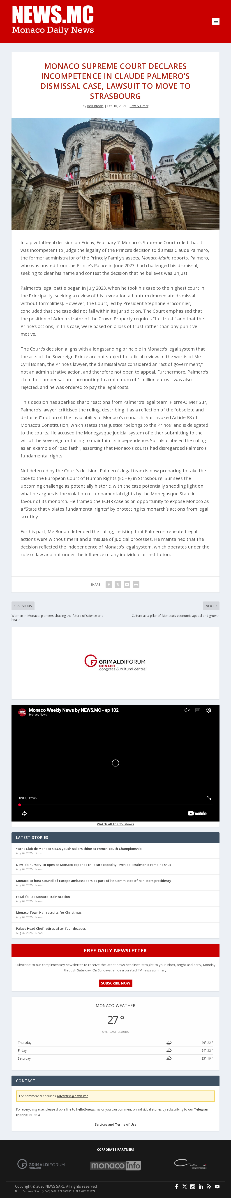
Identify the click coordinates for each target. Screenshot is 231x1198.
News (38, 869)
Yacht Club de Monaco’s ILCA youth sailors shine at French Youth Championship (79, 849)
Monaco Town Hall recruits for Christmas (48, 912)
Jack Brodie (95, 106)
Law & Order (139, 106)
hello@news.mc (88, 1109)
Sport (38, 853)
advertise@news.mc (72, 1096)
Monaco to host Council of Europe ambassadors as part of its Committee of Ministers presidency (93, 881)
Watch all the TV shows (115, 824)
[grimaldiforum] (115, 695)
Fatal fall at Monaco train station (43, 897)
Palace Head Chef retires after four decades (51, 928)
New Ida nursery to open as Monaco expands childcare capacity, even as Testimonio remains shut (93, 865)
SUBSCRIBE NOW (115, 983)
